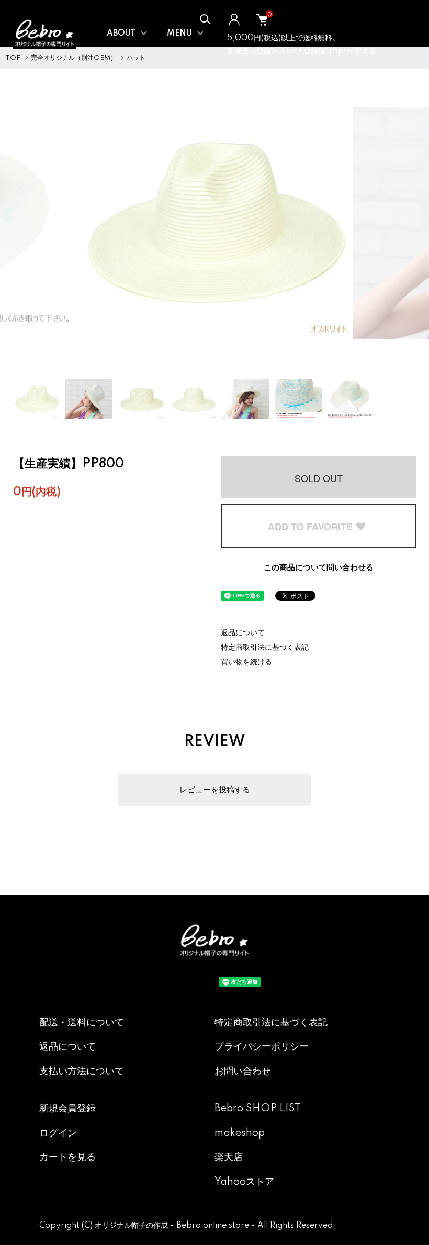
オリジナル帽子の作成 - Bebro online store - (176, 1225)
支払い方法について (81, 1071)
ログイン (58, 1133)
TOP (13, 57)
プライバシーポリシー (261, 1047)
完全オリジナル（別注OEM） (74, 57)
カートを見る (67, 1157)
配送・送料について (81, 1023)
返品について (243, 633)
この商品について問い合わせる (319, 567)
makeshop (239, 1133)
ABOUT (121, 33)
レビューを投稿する (214, 789)
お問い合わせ (242, 1071)
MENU (179, 33)
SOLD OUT (319, 478)
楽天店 (228, 1157)
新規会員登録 (67, 1109)
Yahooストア (244, 1182)
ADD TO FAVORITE (311, 526)
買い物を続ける (246, 662)
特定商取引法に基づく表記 (265, 647)
